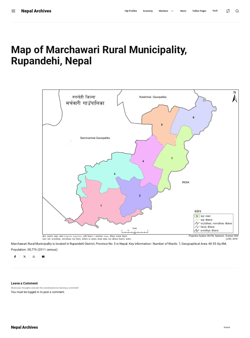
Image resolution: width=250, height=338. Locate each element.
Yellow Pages (199, 11)
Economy (147, 11)
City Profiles (131, 11)
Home (227, 327)
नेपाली (215, 11)
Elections (163, 11)
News (183, 11)
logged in (33, 292)
